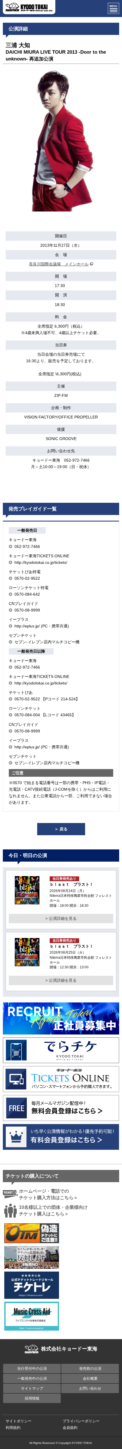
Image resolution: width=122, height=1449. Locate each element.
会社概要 (90, 1378)
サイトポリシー (18, 1421)
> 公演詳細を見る (61, 918)
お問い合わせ (90, 1388)
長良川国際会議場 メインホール (59, 264)
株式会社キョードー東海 (69, 1349)
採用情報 (32, 1398)
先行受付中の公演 (32, 1368)
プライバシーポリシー (81, 1421)
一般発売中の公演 (32, 1378)
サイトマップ (32, 1388)
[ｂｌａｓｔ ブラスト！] (27, 901)
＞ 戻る (61, 829)
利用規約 (13, 1427)
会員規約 (70, 1427)
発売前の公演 (90, 1368)
